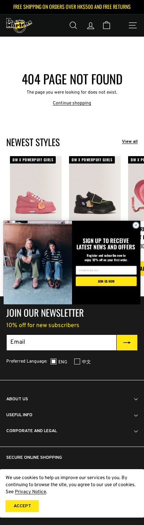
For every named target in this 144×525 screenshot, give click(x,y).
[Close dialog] (136, 225)
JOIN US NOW (106, 281)
